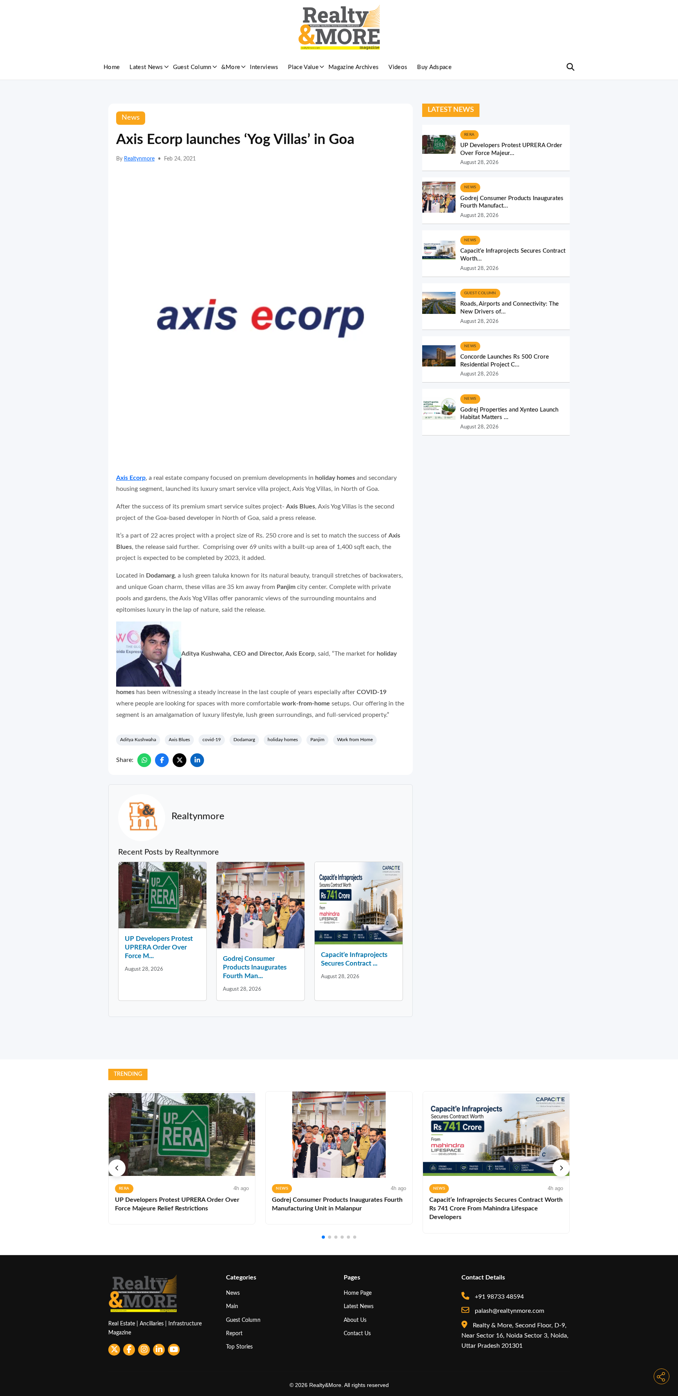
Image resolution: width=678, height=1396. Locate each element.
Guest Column (192, 67)
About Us (355, 1320)
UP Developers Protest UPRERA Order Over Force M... (159, 947)
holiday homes (283, 739)
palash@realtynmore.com (508, 1311)
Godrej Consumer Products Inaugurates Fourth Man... (254, 967)
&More (231, 67)
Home (112, 67)
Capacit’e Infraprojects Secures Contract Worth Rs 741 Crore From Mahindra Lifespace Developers (496, 1209)
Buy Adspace (434, 67)
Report (234, 1333)
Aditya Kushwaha (138, 739)
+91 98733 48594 (498, 1297)
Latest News (146, 67)
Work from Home (355, 739)
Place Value (303, 67)
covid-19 (211, 739)
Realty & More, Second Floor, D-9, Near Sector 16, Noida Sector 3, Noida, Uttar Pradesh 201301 (515, 1335)
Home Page (358, 1293)
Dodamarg (244, 739)
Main (232, 1306)
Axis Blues (179, 739)
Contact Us (357, 1333)
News (233, 1293)
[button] (117, 1168)
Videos (397, 67)
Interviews (264, 67)
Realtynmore (139, 159)
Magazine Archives (353, 67)
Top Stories (239, 1347)
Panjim (317, 739)
